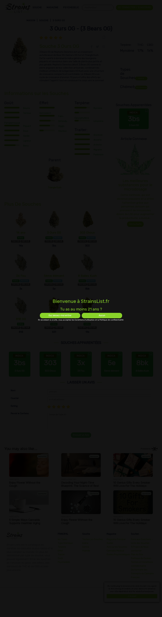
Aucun (102, 315)
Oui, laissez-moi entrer (60, 315)
